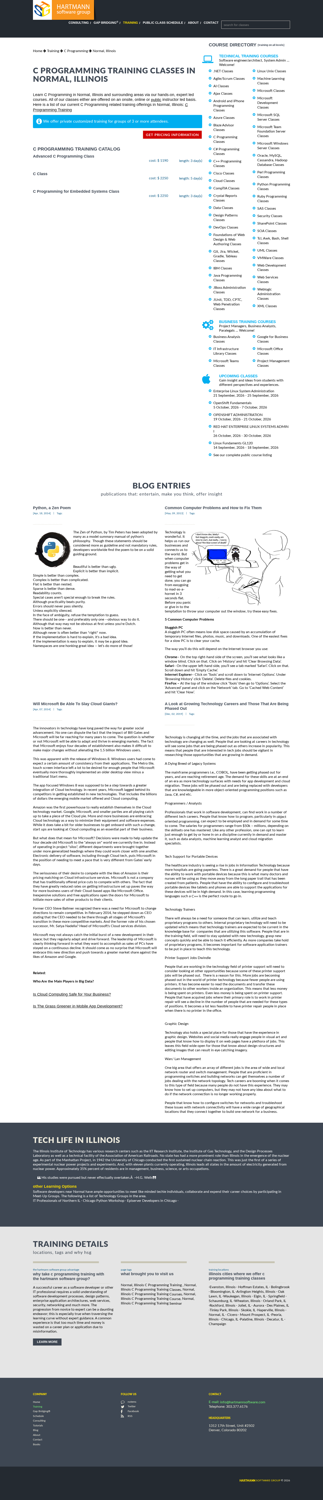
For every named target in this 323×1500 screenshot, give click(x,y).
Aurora (258, 1305)
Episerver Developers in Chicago (152, 1200)
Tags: (59, 513)
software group (260, 1480)
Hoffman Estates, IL (253, 1287)
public (156, 100)
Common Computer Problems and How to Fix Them (213, 508)
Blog (35, 1430)
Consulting (79, 22)
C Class (40, 174)
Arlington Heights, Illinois (255, 1291)
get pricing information (172, 135)
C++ (195, 896)
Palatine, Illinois (252, 1319)
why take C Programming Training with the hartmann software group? (68, 1276)
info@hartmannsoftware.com (242, 1402)
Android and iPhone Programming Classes (228, 105)
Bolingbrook (280, 1287)
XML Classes (267, 306)
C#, (175, 794)
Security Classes (269, 216)
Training (130, 22)
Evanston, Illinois (223, 1287)
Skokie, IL (248, 1310)
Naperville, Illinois (271, 1310)
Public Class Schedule (163, 22)
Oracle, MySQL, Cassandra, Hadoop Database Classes (272, 160)
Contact (211, 22)
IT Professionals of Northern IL (56, 1200)
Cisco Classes (223, 173)
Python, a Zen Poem (52, 508)
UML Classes (267, 250)
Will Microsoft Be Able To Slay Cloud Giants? (75, 704)
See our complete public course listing (242, 455)
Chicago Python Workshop (103, 1200)
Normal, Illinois (104, 51)
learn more (47, 1342)
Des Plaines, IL (278, 1305)
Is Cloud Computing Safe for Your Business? (72, 994)
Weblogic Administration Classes (268, 294)
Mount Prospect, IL (255, 1315)
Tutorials (38, 1425)
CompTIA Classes (226, 188)
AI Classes (221, 86)
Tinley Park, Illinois (224, 1310)
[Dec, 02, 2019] (174, 714)
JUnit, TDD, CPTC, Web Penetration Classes (227, 304)
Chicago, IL (229, 1319)
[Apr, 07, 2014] (42, 709)
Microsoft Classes (271, 91)
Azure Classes (224, 118)
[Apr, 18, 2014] (42, 513)
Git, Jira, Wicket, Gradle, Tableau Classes (226, 256)
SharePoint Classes (272, 223)
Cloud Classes (224, 181)
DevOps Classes (225, 227)
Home (37, 51)
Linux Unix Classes (271, 71)
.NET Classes (223, 71)
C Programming (76, 51)
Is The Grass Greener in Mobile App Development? (78, 1006)
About (193, 22)
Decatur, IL (275, 1319)
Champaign (217, 1324)
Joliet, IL (244, 1305)
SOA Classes (267, 231)
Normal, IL (217, 1315)
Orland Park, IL (274, 1301)
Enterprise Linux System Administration (243, 391)
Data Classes (223, 208)
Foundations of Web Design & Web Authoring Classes (229, 239)
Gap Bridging (106, 22)
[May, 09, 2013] (174, 513)
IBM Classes (222, 268)
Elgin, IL (260, 1296)
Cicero (232, 1315)
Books (36, 1444)
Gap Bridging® (41, 1411)
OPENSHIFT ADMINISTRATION (238, 415)
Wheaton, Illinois (247, 1301)
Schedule (38, 1416)
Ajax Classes (222, 93)
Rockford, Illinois (222, 1305)
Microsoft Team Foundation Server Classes (271, 131)
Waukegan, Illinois (237, 1296)
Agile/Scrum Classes (229, 78)
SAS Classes (266, 208)
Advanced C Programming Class (63, 156)
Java (168, 794)
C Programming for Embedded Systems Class (76, 191)
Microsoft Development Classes (267, 102)
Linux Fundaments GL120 (233, 443)
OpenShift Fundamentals (232, 403)
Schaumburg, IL (220, 1301)
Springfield (276, 1296)
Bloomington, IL (222, 1291)
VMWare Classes (270, 258)
